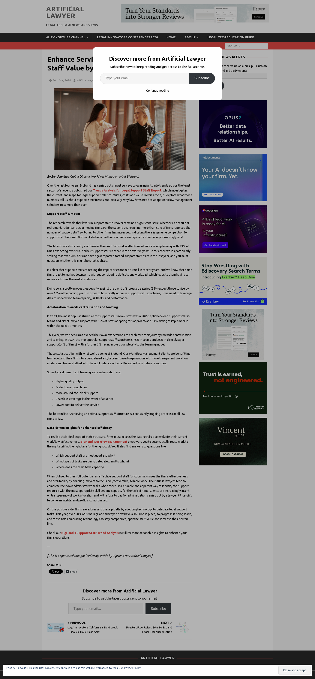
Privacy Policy (132, 668)
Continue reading (157, 90)
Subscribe (202, 78)
